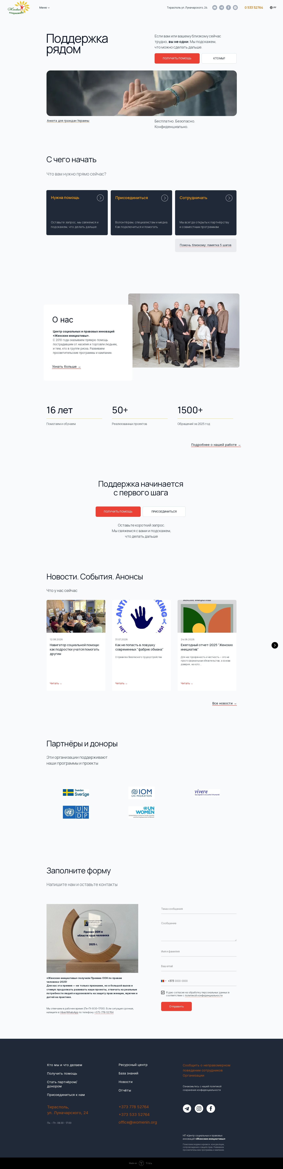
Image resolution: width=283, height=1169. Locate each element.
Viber (63, 1012)
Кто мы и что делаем (64, 1065)
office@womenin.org (138, 1122)
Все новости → (224, 703)
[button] (177, 58)
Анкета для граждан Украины (68, 120)
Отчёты (125, 1090)
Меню (43, 7)
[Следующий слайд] (275, 645)
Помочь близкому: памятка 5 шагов (205, 245)
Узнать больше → (66, 367)
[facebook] (228, 7)
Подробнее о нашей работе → (216, 445)
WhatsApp (72, 1012)
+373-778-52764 (103, 1012)
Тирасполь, (58, 1107)
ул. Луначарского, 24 (67, 1112)
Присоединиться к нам (66, 1095)
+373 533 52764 (134, 1114)
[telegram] (221, 7)
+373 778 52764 (134, 1106)
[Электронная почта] (214, 7)
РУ (275, 7)
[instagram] (235, 7)
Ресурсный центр (133, 1065)
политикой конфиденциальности (204, 995)
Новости (125, 1082)
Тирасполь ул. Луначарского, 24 (187, 7)
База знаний (128, 1073)
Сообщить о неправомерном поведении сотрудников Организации (206, 1070)
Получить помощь (62, 1073)
